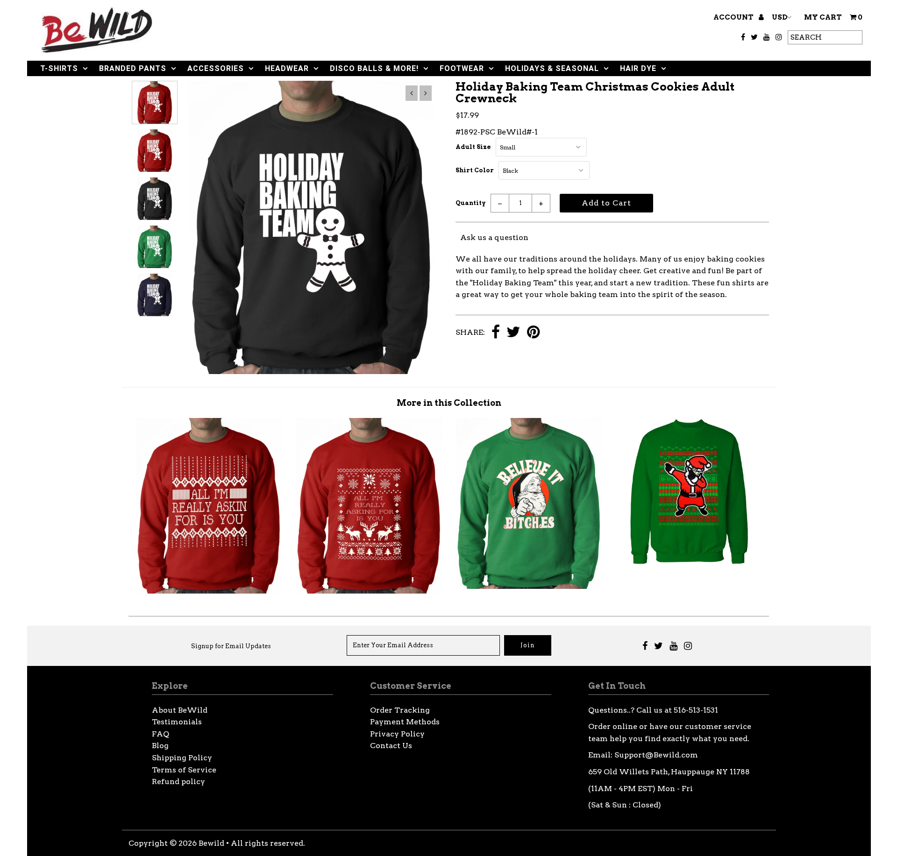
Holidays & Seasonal (552, 68)
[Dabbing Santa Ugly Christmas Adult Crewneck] (689, 562)
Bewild (211, 843)
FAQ (160, 733)
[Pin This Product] (533, 333)
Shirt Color (475, 170)
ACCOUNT (734, 17)
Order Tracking (400, 710)
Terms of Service (184, 769)
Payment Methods (405, 721)
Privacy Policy (397, 733)
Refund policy (178, 781)
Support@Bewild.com (656, 754)
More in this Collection (449, 403)
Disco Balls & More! (374, 68)
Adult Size (473, 146)
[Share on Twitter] (513, 333)
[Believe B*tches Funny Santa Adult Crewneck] (529, 586)
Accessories (215, 68)
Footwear (462, 68)
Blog (160, 745)
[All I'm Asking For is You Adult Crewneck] (208, 591)
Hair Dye (638, 68)
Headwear (287, 68)
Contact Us (391, 745)
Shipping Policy (182, 757)
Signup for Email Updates (231, 646)
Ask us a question (494, 237)
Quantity (471, 202)
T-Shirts (59, 68)
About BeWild (179, 710)
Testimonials (177, 721)
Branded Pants (132, 68)
